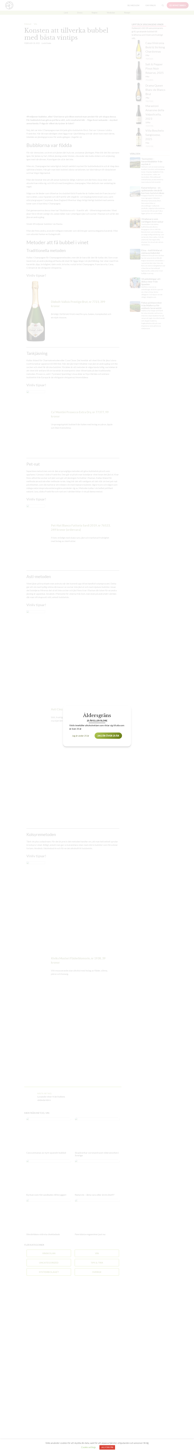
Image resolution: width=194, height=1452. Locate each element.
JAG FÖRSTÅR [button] (107, 1447)
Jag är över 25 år (108, 735)
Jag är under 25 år (80, 735)
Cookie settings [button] (88, 1447)
